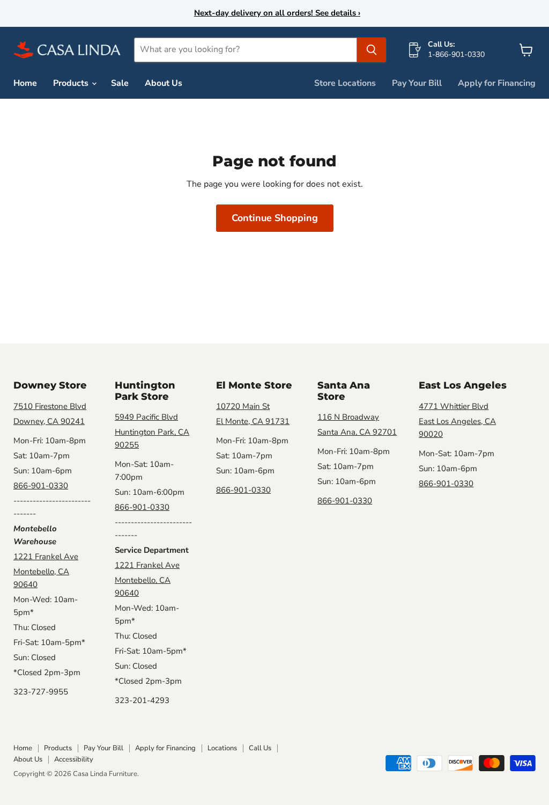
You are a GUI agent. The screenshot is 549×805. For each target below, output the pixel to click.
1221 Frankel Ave (45, 556)
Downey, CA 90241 (49, 421)
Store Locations (345, 83)
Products (72, 83)
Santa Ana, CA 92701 (357, 432)
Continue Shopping (275, 217)
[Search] (371, 50)
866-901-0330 (40, 485)
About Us (163, 83)
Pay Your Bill (417, 83)
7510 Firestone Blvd (49, 406)
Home (25, 83)
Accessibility (73, 759)
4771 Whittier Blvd (453, 406)
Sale (120, 83)
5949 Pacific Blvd (146, 417)
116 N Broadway (348, 417)
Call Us (260, 748)
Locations (222, 748)
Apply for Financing (497, 83)
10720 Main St (243, 406)
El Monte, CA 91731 (253, 421)
